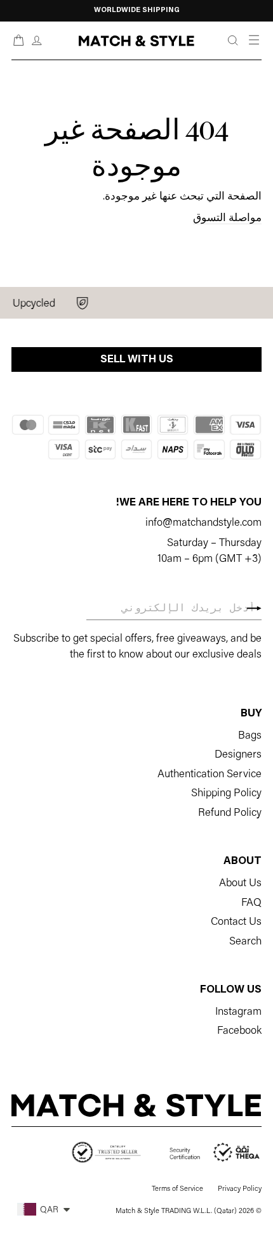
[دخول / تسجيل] (37, 41)
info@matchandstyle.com (203, 523)
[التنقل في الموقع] (253, 40)
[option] (136, 10)
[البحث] (233, 41)
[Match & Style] (136, 40)
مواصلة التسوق (227, 218)
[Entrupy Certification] (106, 1152)
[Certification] (216, 1152)
